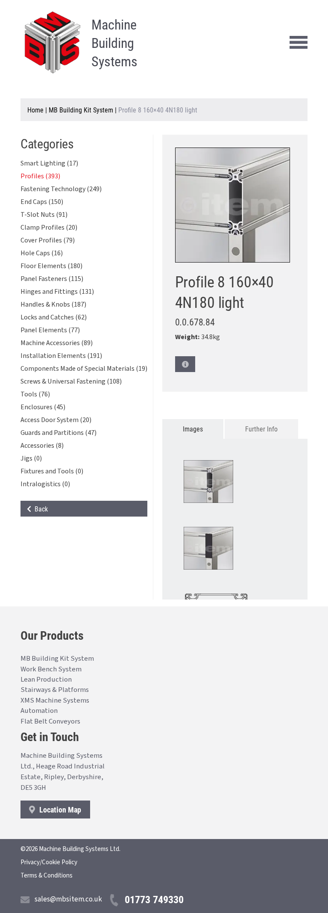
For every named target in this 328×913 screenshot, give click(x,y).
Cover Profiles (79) (47, 240)
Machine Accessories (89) (56, 343)
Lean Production (46, 679)
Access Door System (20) (55, 420)
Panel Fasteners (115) (51, 279)
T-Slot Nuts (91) (43, 214)
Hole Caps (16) (41, 253)
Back (39, 508)
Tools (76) (35, 394)
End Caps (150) (41, 202)
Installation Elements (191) (61, 355)
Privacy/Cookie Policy (48, 862)
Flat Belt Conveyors (50, 721)
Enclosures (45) (42, 407)
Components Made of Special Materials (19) (83, 368)
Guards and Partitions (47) (58, 432)
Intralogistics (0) (45, 484)
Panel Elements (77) (50, 330)
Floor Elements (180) (51, 266)
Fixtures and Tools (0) (51, 471)
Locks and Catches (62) (53, 317)
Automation (39, 710)
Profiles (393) (40, 176)
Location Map (59, 809)
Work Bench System (51, 669)
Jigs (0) (31, 458)
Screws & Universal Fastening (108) (71, 381)
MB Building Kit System (81, 109)
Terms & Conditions (46, 875)
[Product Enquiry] (185, 364)
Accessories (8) (42, 445)
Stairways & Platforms (54, 689)
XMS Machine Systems (54, 700)
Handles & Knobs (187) (53, 304)
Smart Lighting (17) (49, 163)
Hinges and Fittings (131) (57, 291)
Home (35, 109)
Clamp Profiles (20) (48, 227)
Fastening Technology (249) (61, 189)
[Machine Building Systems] (52, 42)
